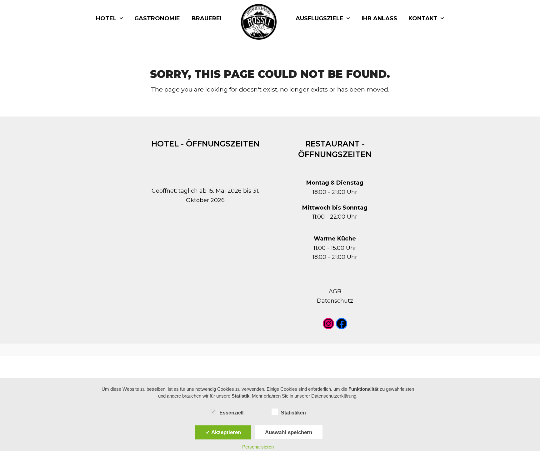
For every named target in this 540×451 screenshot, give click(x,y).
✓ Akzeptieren (223, 432)
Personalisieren (258, 446)
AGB (335, 291)
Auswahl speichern (288, 432)
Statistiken (293, 412)
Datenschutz (335, 300)
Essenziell (231, 412)
